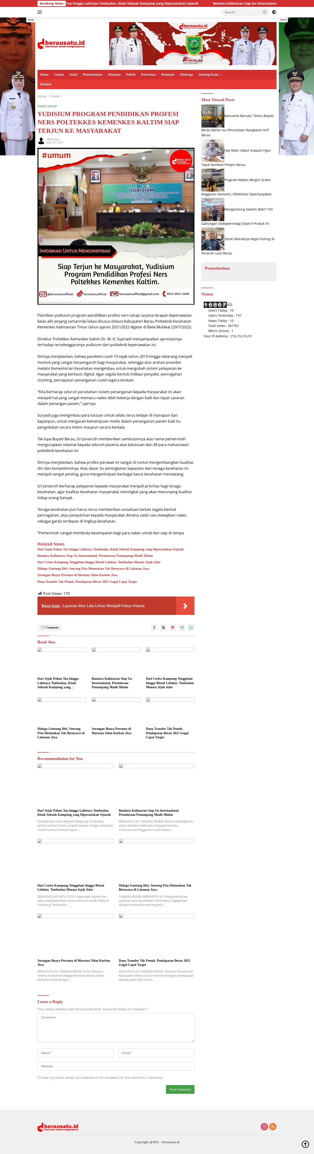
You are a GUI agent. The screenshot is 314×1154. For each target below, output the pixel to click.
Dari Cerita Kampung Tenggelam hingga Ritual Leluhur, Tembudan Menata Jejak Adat (98, 562)
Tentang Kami (208, 74)
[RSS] (273, 1127)
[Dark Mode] (274, 12)
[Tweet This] (163, 627)
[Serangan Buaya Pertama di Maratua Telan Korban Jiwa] (116, 711)
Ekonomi (114, 74)
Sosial (73, 74)
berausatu (53, 139)
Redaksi (45, 84)
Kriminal (167, 74)
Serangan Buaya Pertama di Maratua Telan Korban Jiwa (77, 575)
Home (44, 74)
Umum (59, 74)
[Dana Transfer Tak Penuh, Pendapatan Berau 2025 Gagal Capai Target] (170, 711)
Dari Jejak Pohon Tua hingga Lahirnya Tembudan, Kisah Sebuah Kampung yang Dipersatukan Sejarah (83, 3)
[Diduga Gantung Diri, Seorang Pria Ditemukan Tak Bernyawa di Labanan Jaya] (61, 711)
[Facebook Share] (154, 627)
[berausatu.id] (61, 43)
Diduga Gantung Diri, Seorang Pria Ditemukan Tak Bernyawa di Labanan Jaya (93, 568)
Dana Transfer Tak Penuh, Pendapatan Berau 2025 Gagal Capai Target (87, 581)
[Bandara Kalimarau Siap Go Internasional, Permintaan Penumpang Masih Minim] (116, 661)
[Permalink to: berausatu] (41, 140)
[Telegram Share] (181, 627)
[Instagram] (264, 1127)
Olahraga (186, 74)
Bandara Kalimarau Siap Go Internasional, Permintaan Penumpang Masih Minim (241, 3)
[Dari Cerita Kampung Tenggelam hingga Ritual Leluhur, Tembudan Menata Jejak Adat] (170, 661)
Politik (131, 74)
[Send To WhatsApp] (191, 627)
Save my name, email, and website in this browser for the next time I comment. (102, 1077)
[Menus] (40, 12)
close (30, 19)
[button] (265, 12)
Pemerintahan (93, 74)
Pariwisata (148, 74)
